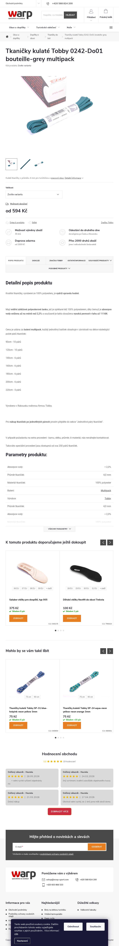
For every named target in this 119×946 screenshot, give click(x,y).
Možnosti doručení (18, 203)
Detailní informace (73, 178)
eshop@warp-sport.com (57, 879)
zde (16, 933)
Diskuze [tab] (36, 260)
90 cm (36, 697)
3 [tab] (61, 630)
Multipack (106, 490)
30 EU (86, 588)
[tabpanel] (32, 588)
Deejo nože (49, 918)
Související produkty (99, 260)
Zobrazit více (59, 811)
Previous (103, 542)
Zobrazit (18, 618)
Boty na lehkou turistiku (55, 910)
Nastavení (22, 940)
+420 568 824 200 (88, 879)
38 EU (32, 588)
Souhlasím (95, 926)
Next (110, 542)
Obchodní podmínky (14, 3)
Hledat (70, 15)
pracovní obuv (57, 178)
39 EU (40, 588)
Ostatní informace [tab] (76, 260)
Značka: (107, 222)
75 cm (28, 697)
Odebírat (97, 846)
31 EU (94, 588)
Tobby (108, 498)
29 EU (78, 588)
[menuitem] (19, 27)
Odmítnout (73, 926)
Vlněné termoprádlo (53, 914)
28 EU (70, 588)
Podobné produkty (58, 268)
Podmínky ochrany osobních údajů (21, 915)
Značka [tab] (56, 260)
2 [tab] (58, 630)
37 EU (24, 588)
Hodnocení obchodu (59, 754)
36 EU (16, 588)
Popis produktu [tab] (16, 260)
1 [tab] (55, 630)
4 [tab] (63, 630)
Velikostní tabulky (88, 910)
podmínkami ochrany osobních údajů (56, 854)
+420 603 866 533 (54, 884)
